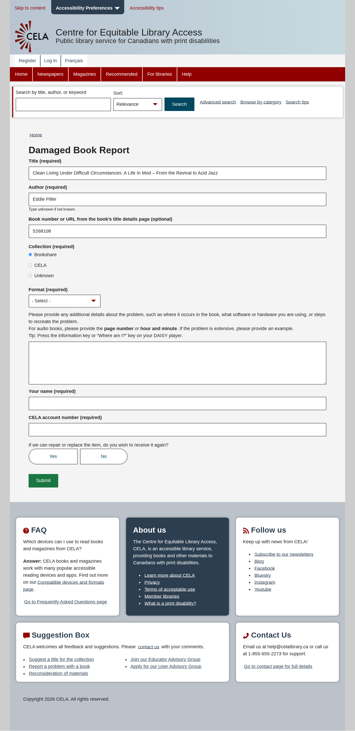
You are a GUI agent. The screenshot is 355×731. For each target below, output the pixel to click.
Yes (53, 456)
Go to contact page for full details (278, 666)
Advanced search (218, 102)
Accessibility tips (147, 8)
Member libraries (161, 596)
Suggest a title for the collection (61, 659)
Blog (259, 561)
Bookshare (45, 254)
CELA (40, 265)
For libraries (159, 74)
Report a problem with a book (59, 666)
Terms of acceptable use (169, 589)
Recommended (121, 74)
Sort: (118, 93)
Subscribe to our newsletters (283, 554)
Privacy (152, 582)
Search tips (297, 102)
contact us (148, 646)
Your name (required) (52, 391)
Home (21, 74)
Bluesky (262, 575)
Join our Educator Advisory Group (165, 659)
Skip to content (30, 8)
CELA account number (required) (65, 417)
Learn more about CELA (169, 575)
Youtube (262, 589)
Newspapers (50, 74)
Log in (50, 60)
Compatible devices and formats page (63, 586)
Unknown (44, 275)
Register (27, 60)
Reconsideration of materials (58, 673)
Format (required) (48, 289)
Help (187, 74)
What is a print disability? (170, 603)
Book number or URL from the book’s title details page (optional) (100, 219)
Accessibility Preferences (84, 8)
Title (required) (45, 161)
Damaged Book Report (79, 150)
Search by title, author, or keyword (51, 92)
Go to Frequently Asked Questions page (65, 601)
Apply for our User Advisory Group (165, 666)
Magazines (84, 74)
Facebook (264, 568)
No (104, 456)
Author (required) (48, 187)
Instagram (264, 582)
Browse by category (260, 102)
